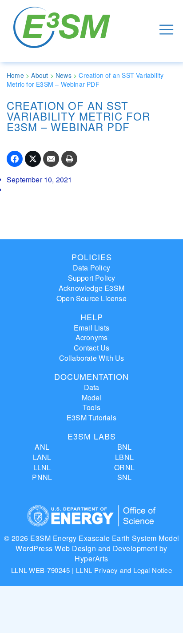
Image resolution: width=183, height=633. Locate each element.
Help (91, 317)
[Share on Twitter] (33, 159)
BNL (124, 447)
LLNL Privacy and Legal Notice (124, 570)
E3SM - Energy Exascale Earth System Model (63, 29)
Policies (92, 256)
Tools (91, 407)
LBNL (124, 457)
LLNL (42, 467)
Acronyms (92, 337)
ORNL (124, 467)
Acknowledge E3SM (91, 288)
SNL (124, 477)
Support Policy (91, 278)
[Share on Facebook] (15, 159)
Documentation (91, 376)
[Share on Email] (51, 159)
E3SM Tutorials (91, 417)
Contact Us (92, 348)
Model (92, 397)
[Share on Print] (69, 159)
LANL (42, 457)
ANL (42, 447)
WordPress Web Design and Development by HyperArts (91, 553)
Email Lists (91, 328)
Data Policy (91, 267)
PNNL (42, 477)
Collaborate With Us (91, 358)
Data (91, 387)
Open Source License (91, 298)
